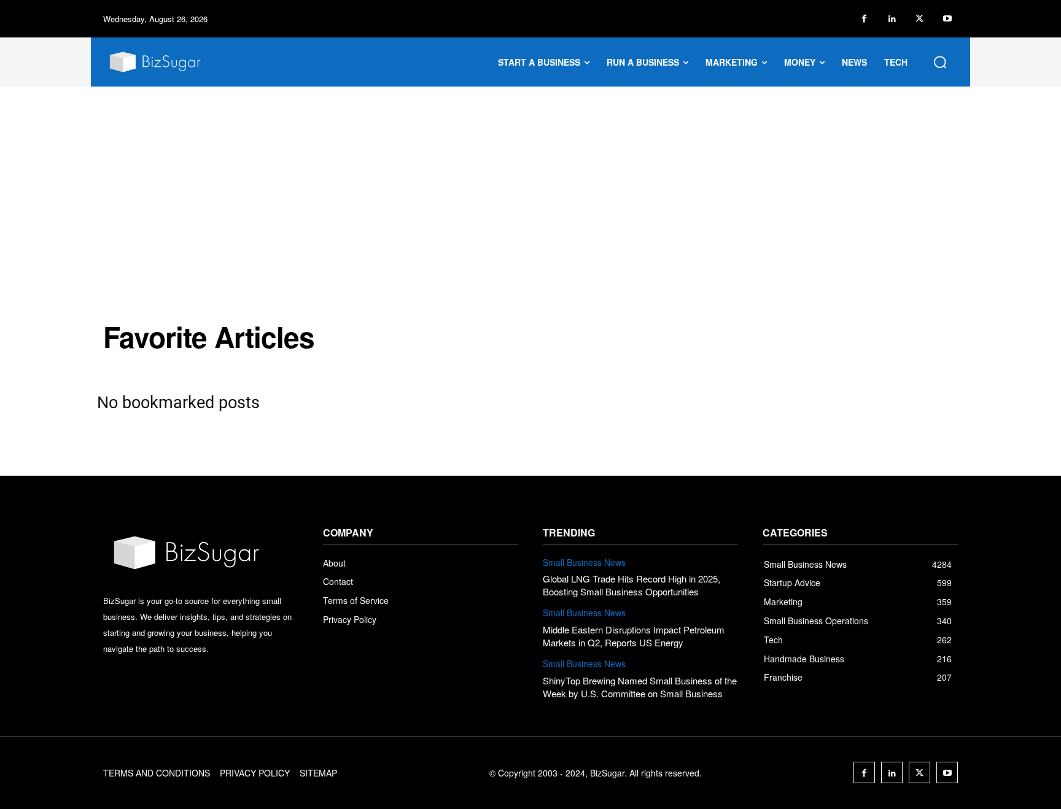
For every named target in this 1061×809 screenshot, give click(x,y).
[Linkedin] (892, 18)
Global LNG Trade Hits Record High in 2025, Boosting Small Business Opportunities (631, 585)
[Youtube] (947, 18)
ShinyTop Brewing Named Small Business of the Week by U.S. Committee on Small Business (640, 687)
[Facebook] (864, 18)
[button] (940, 62)
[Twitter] (919, 18)
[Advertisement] (530, 179)
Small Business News (584, 562)
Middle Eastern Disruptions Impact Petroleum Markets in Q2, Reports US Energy (634, 636)
